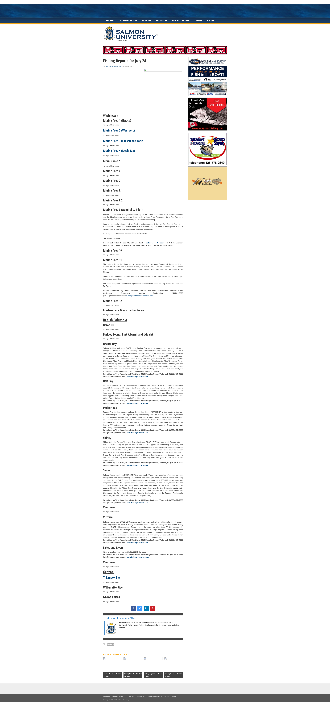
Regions (110, 20)
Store (199, 20)
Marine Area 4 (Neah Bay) (119, 150)
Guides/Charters (181, 20)
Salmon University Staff (113, 66)
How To (146, 20)
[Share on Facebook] (133, 610)
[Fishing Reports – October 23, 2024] (112, 659)
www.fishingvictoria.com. (137, 376)
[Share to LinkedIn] (146, 610)
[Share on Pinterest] (152, 610)
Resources (161, 20)
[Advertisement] (165, 11)
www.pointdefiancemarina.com (140, 296)
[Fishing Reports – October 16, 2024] (132, 659)
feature (110, 644)
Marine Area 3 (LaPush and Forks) (124, 141)
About (210, 20)
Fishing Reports (128, 20)
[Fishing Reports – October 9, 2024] (153, 659)
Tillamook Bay (111, 577)
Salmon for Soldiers (155, 243)
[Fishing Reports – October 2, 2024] (173, 659)
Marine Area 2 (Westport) (119, 130)
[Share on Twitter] (139, 610)
